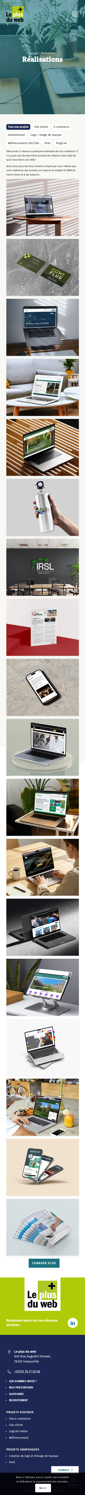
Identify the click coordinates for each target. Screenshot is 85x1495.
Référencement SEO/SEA (23, 143)
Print (47, 143)
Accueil (34, 53)
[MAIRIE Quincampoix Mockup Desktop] (44, 989)
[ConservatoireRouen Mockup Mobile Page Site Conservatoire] (44, 689)
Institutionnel (16, 135)
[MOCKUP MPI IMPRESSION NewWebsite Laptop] (44, 929)
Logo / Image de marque (45, 135)
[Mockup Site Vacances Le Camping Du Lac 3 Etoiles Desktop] (44, 389)
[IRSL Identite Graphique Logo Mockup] (44, 569)
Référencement (18, 1437)
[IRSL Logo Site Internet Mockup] (44, 449)
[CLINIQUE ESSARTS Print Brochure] (44, 1229)
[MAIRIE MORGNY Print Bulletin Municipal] (44, 629)
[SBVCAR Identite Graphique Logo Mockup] (44, 509)
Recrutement (18, 1400)
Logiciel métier (18, 1431)
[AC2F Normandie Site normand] (44, 869)
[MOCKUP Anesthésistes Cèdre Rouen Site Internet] (44, 209)
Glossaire (16, 1394)
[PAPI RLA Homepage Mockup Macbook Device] (44, 329)
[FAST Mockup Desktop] (44, 1049)
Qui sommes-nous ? (23, 1381)
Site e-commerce (20, 1418)
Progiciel (61, 143)
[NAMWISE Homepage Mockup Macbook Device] (44, 809)
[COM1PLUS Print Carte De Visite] (44, 269)
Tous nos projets (18, 127)
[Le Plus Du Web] (17, 14)
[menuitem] (73, 14)
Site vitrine (41, 127)
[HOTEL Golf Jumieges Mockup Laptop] (44, 1109)
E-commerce (61, 127)
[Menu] (73, 14)
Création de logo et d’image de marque (33, 1456)
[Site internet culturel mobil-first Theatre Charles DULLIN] (44, 1169)
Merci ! (43, 1488)
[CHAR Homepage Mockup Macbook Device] (44, 749)
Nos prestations (21, 1387)
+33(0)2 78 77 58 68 (27, 1371)
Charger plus (44, 1263)
